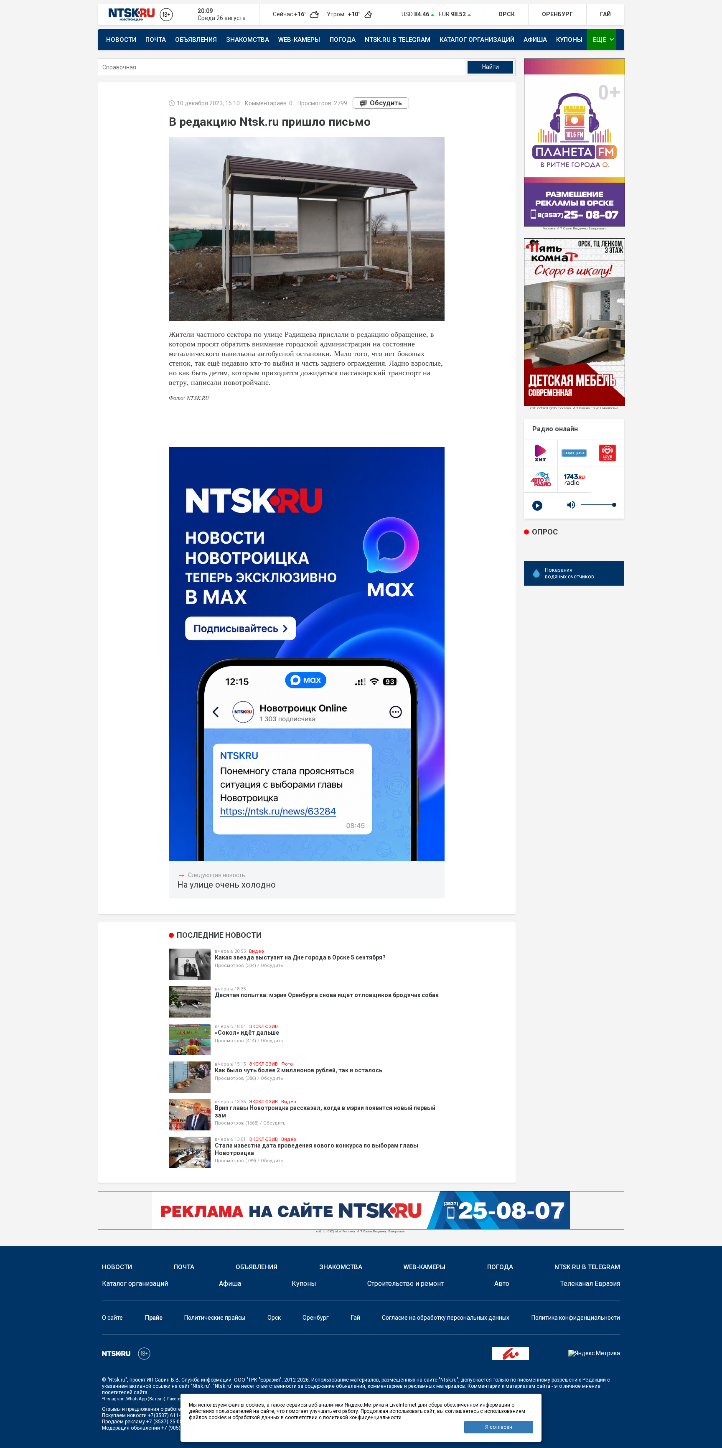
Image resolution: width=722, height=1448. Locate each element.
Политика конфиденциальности (575, 1317)
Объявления (196, 39)
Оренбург (316, 1317)
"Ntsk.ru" (117, 1380)
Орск (274, 1317)
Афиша (535, 39)
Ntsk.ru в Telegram (397, 39)
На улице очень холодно (226, 885)
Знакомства (247, 39)
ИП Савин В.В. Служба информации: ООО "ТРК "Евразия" (214, 1380)
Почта (155, 39)
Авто (501, 1284)
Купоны (569, 39)
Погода (343, 39)
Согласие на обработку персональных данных (445, 1317)
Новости (121, 39)
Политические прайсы (214, 1317)
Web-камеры (299, 39)
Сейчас (290, 14)
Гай (355, 1317)
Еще (604, 39)
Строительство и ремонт (405, 1284)
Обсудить (386, 103)
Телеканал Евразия (590, 1284)
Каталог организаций (477, 39)
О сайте (112, 1317)
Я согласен (498, 1427)
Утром (344, 14)
